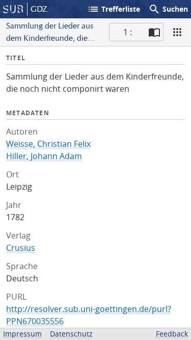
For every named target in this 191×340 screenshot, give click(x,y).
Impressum (22, 333)
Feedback (172, 333)
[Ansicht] (177, 32)
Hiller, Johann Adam (44, 156)
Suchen (168, 9)
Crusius (20, 247)
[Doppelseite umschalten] (154, 32)
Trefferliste (113, 9)
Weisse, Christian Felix (48, 143)
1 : (127, 32)
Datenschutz (71, 333)
